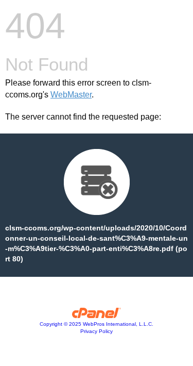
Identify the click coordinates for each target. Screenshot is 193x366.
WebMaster (71, 94)
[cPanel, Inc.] (96, 315)
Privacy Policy (96, 331)
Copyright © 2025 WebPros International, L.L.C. (96, 324)
